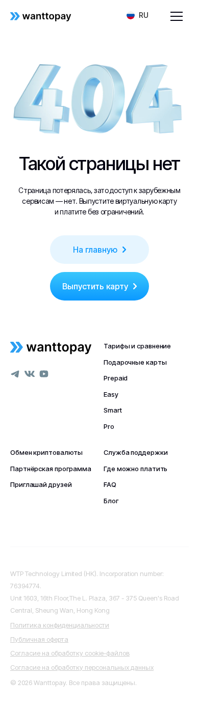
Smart (113, 410)
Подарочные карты (135, 362)
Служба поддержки (135, 452)
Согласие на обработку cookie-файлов (70, 653)
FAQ (110, 484)
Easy (111, 394)
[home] (40, 16)
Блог (111, 501)
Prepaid (116, 378)
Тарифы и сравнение (137, 346)
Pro (109, 426)
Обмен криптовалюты (46, 452)
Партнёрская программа (50, 469)
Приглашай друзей (40, 484)
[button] (137, 15)
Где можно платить (135, 469)
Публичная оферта (39, 639)
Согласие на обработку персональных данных (82, 667)
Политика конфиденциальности (59, 625)
